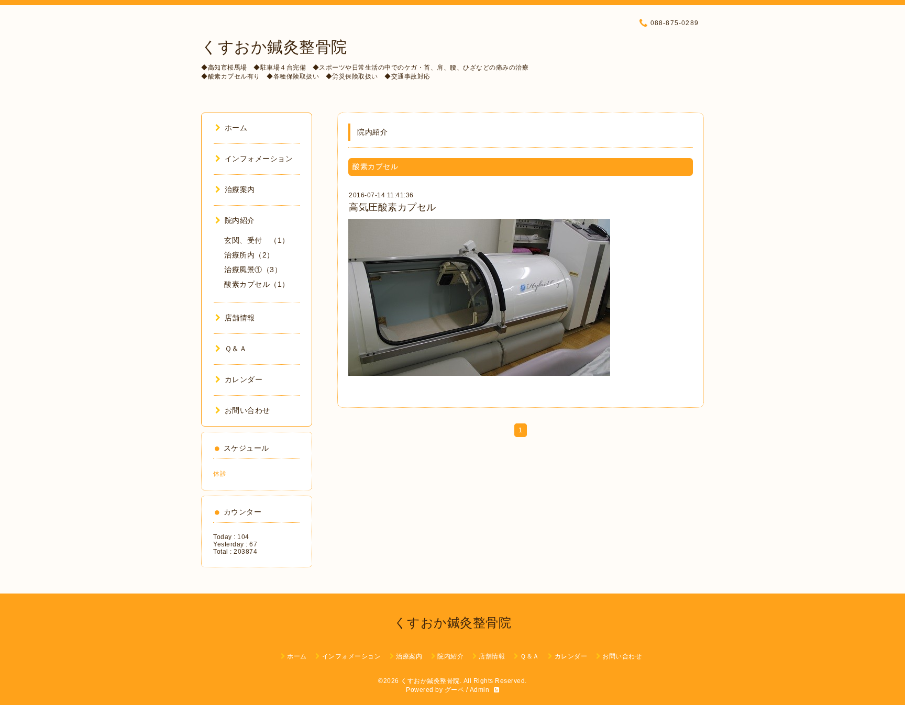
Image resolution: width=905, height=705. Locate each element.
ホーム (236, 128)
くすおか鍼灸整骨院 (274, 46)
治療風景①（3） (253, 269)
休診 (219, 473)
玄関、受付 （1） (257, 240)
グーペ (455, 689)
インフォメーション (259, 158)
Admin (480, 689)
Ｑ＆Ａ (236, 348)
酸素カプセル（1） (257, 284)
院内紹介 (240, 220)
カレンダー (243, 379)
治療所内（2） (249, 255)
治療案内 (240, 189)
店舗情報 (240, 318)
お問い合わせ (247, 410)
